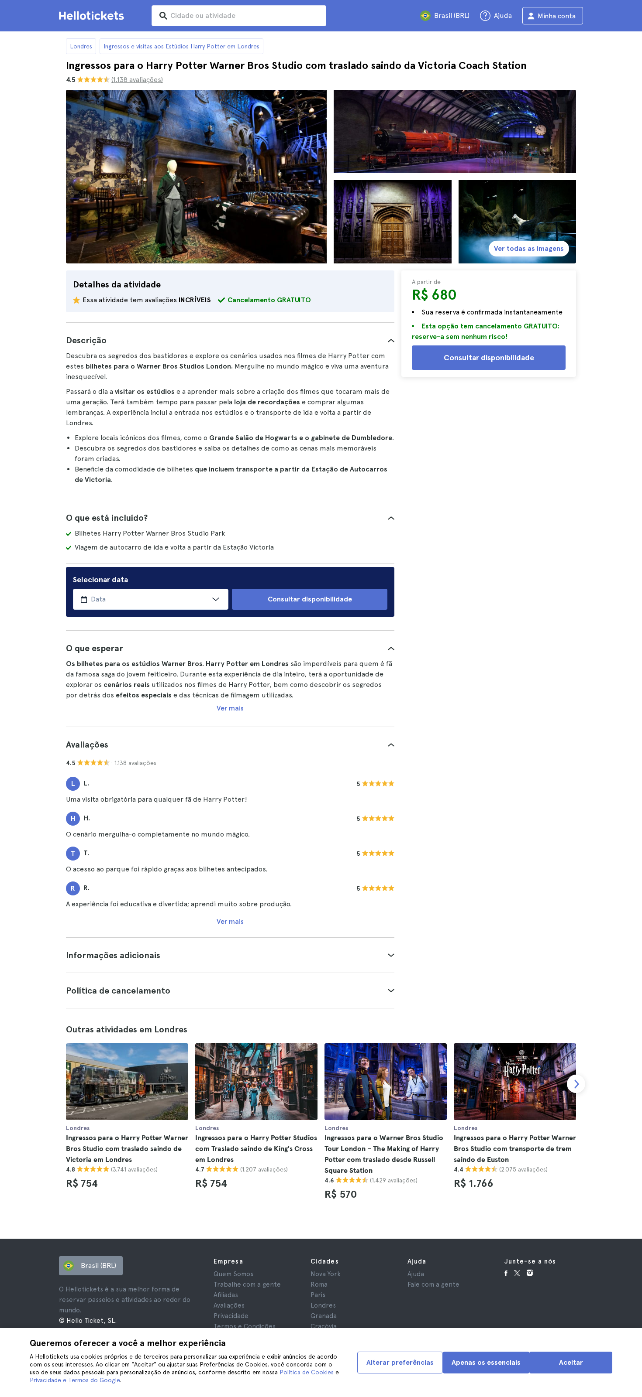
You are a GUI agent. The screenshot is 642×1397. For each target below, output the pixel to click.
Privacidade (231, 1316)
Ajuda (415, 1274)
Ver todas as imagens (529, 248)
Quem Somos (233, 1274)
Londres (81, 46)
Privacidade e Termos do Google (75, 1380)
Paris (318, 1295)
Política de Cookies (307, 1372)
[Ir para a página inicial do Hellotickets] (93, 15)
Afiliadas (226, 1295)
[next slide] (576, 1084)
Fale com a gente (433, 1284)
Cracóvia (324, 1326)
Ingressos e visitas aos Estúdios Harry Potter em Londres (181, 46)
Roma (319, 1284)
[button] (230, 340)
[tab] (230, 340)
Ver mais (230, 708)
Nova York (326, 1274)
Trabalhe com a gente (247, 1284)
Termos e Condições (245, 1326)
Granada (324, 1316)
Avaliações (229, 1305)
